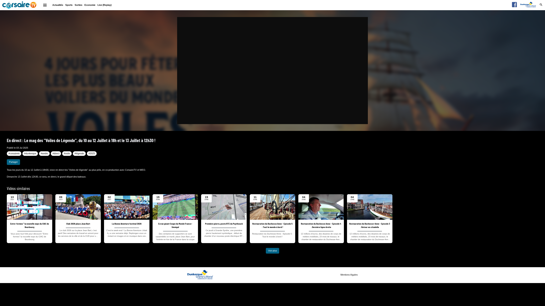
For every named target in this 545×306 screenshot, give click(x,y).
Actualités (57, 5)
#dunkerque (30, 153)
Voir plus (272, 250)
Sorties (78, 5)
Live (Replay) (105, 5)
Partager (13, 162)
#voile (67, 153)
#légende (79, 153)
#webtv (44, 153)
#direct (56, 153)
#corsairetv (14, 153)
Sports (69, 5)
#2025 (92, 153)
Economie (89, 5)
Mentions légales (349, 275)
